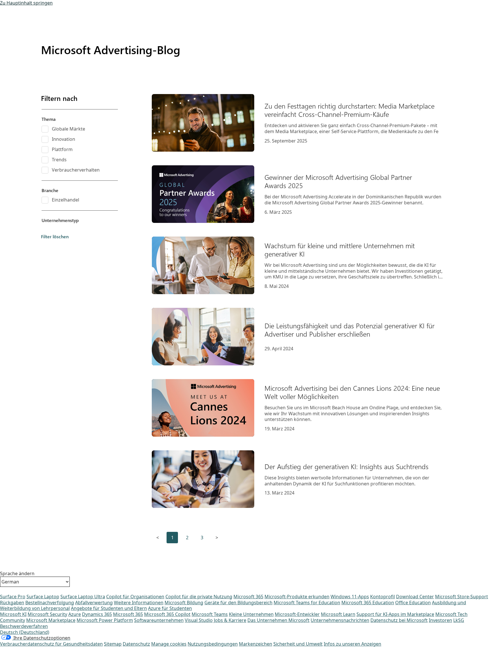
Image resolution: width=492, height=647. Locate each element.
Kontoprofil (382, 596)
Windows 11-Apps (350, 596)
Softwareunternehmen (159, 620)
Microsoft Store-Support (461, 596)
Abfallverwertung (94, 602)
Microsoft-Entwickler (297, 614)
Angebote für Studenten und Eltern (109, 608)
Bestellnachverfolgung (49, 602)
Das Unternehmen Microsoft (278, 620)
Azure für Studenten (170, 608)
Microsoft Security (47, 614)
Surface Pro (12, 596)
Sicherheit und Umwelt (298, 644)
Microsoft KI (13, 614)
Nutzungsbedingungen (213, 644)
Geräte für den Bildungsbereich (238, 602)
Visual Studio (199, 620)
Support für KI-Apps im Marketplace (395, 614)
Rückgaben (12, 602)
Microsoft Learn (338, 614)
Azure (74, 614)
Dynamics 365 (97, 614)
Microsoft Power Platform (105, 620)
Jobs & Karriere (230, 620)
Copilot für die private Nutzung (198, 596)
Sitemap (113, 644)
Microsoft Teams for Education (307, 602)
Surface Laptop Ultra (82, 596)
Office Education (413, 602)
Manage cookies (168, 644)
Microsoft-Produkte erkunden (297, 596)
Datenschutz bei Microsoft (399, 620)
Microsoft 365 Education (367, 602)
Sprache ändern (17, 574)
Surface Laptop (42, 596)
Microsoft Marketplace (50, 620)
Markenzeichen (255, 644)
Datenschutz (136, 644)
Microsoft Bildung (184, 602)
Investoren (440, 620)
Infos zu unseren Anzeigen (352, 644)
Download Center (415, 596)
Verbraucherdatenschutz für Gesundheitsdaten (51, 644)
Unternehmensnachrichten (340, 620)
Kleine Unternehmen (251, 614)
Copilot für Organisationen (135, 596)
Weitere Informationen (138, 602)
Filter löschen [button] (55, 236)
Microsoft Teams (210, 614)
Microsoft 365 (248, 596)
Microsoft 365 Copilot (167, 614)
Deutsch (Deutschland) (24, 632)
